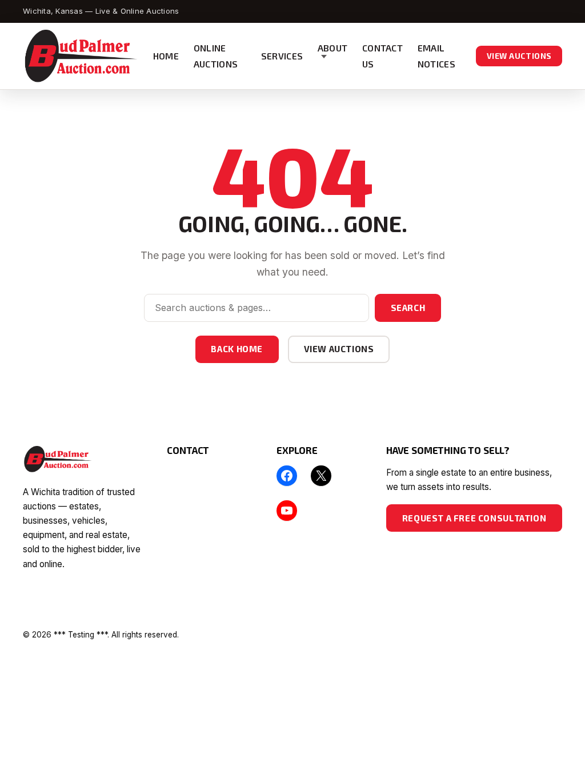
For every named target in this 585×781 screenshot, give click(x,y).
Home (166, 55)
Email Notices (436, 55)
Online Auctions (216, 55)
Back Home (236, 349)
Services (282, 55)
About (333, 47)
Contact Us (382, 55)
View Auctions (519, 56)
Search (408, 307)
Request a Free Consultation (474, 518)
